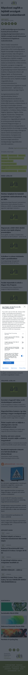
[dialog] (14, 337)
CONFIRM (8, 362)
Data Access (14, 368)
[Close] (25, 307)
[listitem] (14, 334)
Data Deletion (5, 368)
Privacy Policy (22, 368)
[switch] (22, 337)
